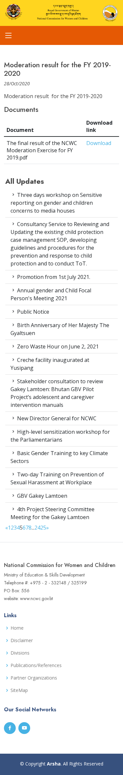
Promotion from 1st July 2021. (53, 277)
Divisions (20, 653)
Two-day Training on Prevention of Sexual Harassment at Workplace (57, 478)
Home (17, 628)
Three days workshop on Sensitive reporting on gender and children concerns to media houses (56, 202)
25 (43, 527)
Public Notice (32, 311)
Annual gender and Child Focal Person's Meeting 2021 (50, 294)
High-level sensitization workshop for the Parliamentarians (60, 435)
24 (37, 527)
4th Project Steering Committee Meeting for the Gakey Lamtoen (52, 513)
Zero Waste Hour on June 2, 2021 (57, 346)
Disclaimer (21, 640)
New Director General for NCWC (56, 418)
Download (98, 143)
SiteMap (19, 690)
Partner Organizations (33, 678)
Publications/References (36, 665)
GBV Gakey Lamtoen (41, 495)
